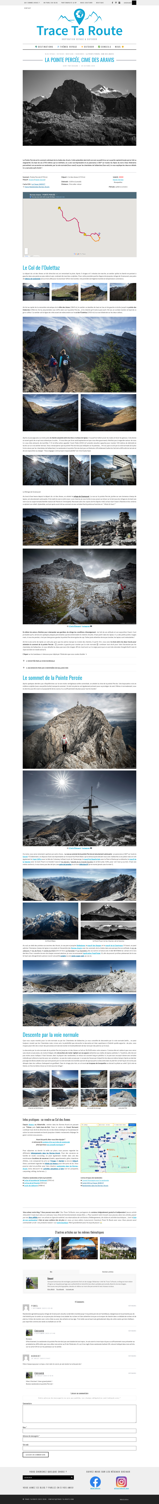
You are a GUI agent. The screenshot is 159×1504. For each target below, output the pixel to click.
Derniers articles (107, 1272)
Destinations (45, 46)
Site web (25, 1444)
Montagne (70, 54)
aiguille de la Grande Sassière (82, 862)
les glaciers (65, 862)
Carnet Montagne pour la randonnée (95, 1180)
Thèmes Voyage (68, 46)
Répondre (132, 1306)
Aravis (31, 180)
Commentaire (27, 1403)
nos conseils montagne (55, 1145)
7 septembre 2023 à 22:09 (42, 1308)
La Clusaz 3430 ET (38, 184)
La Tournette (82, 951)
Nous (118, 46)
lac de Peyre (36, 951)
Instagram (70, 1289)
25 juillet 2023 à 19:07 (40, 1358)
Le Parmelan (70, 951)
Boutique (100, 3)
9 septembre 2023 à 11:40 (45, 1333)
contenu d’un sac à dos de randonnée (56, 1142)
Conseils (105, 46)
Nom (25, 1427)
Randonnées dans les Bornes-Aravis (95, 1185)
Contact (27, 8)
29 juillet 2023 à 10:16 (44, 1376)
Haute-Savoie (40, 180)
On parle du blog (51, 3)
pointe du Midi (49, 951)
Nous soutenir (86, 3)
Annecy (31, 1124)
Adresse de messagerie (31, 1436)
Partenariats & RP (69, 3)
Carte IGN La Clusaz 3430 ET (93, 1183)
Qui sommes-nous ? (32, 3)
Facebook (60, 1289)
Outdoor (88, 46)
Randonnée (80, 54)
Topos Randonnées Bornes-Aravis (36, 187)
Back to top (123, 1499)
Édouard (39, 1330)
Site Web (51, 1289)
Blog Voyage (50, 54)
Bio (51, 1272)
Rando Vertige (118, 180)
